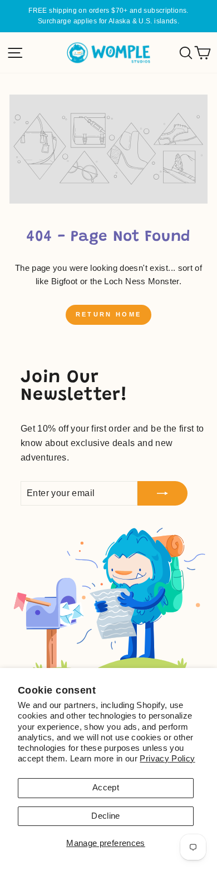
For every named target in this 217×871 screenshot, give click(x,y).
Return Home (108, 314)
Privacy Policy (167, 758)
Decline (105, 815)
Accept (105, 787)
